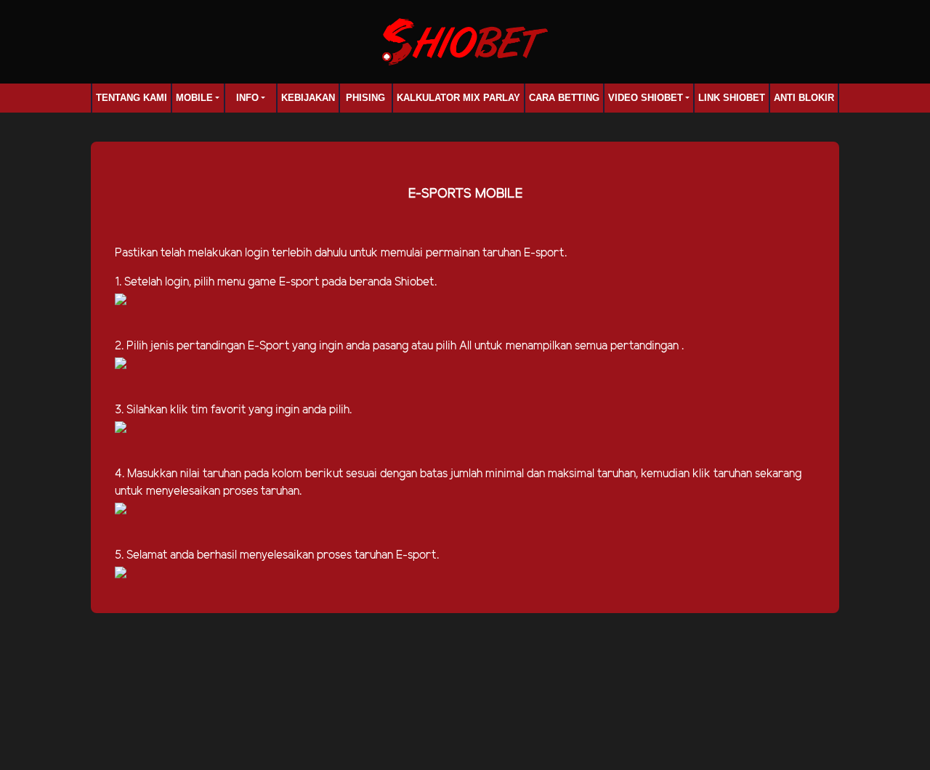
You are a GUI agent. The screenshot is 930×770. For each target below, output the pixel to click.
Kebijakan (308, 97)
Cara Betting (564, 97)
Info (247, 97)
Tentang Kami (131, 97)
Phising (365, 97)
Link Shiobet (731, 97)
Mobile (194, 97)
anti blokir (804, 97)
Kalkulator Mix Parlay (458, 97)
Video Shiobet (645, 97)
